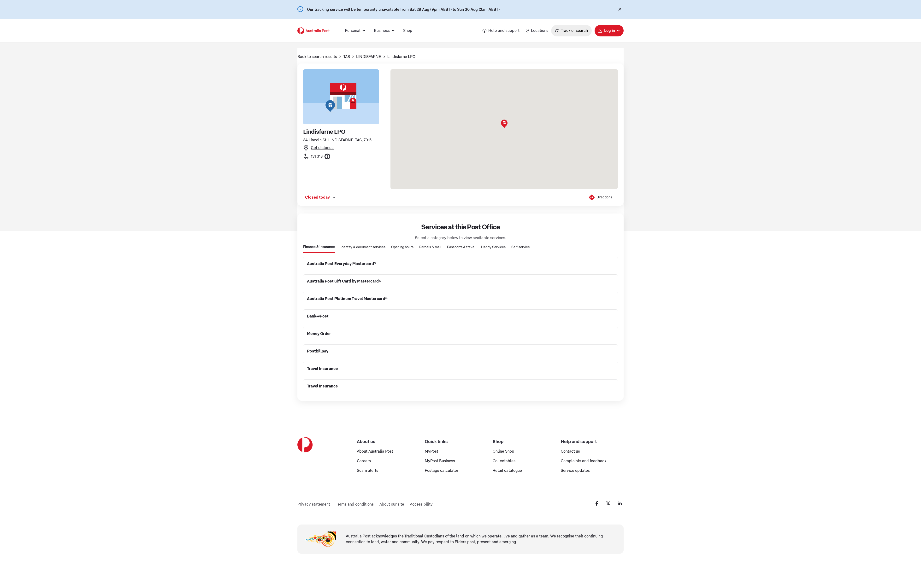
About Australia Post (375, 451)
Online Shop (503, 451)
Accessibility (421, 504)
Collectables (504, 461)
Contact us (570, 451)
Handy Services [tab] (493, 247)
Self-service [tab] (520, 247)
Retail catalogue (507, 471)
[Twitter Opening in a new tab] (608, 503)
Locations (539, 31)
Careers (364, 461)
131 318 (317, 156)
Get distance (322, 148)
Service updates (575, 471)
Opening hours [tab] (402, 247)
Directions (604, 197)
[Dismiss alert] (620, 9)
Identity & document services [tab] (363, 247)
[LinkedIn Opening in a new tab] (620, 503)
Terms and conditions (355, 504)
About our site (391, 504)
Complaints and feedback (583, 461)
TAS (346, 57)
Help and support (504, 31)
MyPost (431, 451)
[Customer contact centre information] (327, 156)
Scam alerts (367, 471)
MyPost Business (440, 461)
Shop (407, 31)
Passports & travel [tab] (461, 247)
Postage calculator (441, 471)
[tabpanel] (460, 325)
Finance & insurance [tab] (319, 247)
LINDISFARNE (368, 57)
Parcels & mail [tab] (430, 247)
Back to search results (317, 57)
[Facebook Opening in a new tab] (597, 503)
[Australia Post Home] (313, 30)
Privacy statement (313, 504)
